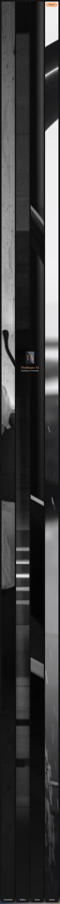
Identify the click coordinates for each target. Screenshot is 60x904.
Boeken (52, 5)
